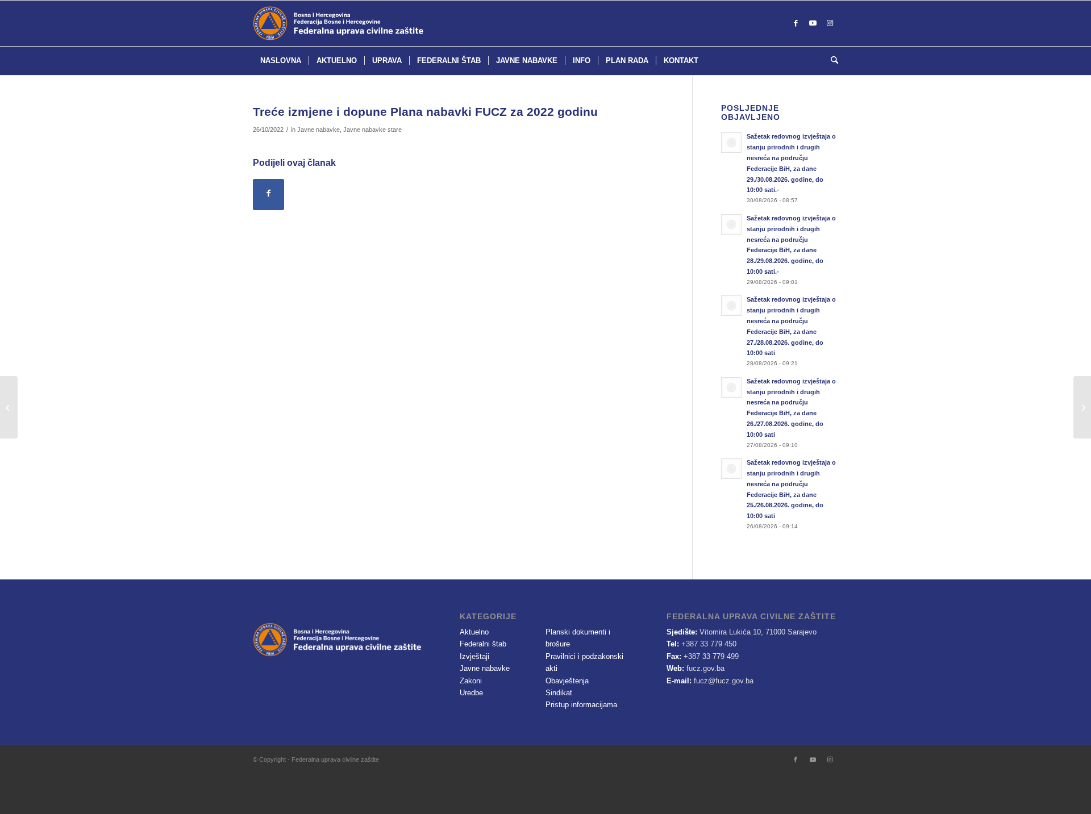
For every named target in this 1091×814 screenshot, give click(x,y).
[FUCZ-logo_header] (366, 23)
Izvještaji (474, 656)
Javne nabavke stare (372, 129)
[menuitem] (281, 61)
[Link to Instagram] (829, 23)
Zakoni (471, 681)
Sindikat (559, 692)
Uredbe (471, 692)
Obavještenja (567, 681)
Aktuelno (474, 632)
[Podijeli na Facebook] (268, 194)
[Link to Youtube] (812, 23)
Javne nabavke (318, 129)
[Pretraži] (830, 61)
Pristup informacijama (581, 704)
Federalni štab (483, 644)
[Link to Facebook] (795, 23)
